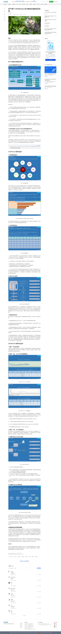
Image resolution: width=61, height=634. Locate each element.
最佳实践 (23, 556)
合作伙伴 (21, 625)
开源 (48, 30)
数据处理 (19, 556)
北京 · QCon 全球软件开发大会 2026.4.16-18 (43, 623)
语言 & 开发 (11, 556)
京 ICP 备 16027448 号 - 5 (36, 632)
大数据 (15, 556)
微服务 (33, 556)
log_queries (11, 258)
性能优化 (26, 556)
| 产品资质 (50, 632)
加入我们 (21, 626)
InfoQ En (56, 623)
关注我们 (21, 627)
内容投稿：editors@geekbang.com (29, 623)
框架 (30, 556)
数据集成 (36, 556)
